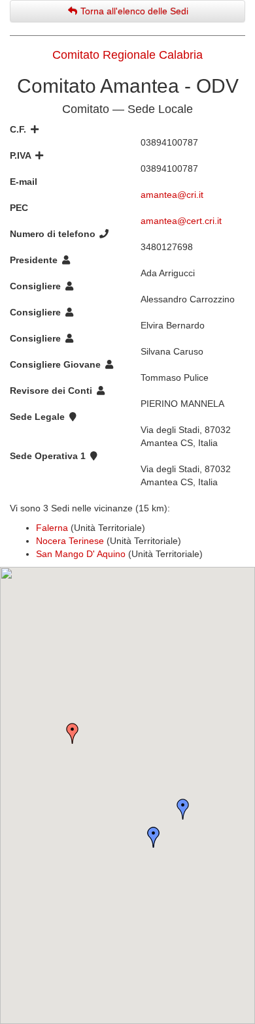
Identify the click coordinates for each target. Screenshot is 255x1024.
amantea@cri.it (172, 194)
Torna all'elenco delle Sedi (133, 11)
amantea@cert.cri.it (181, 221)
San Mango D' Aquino (81, 554)
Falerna (52, 527)
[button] (153, 837)
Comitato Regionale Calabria (127, 54)
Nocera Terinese (70, 541)
